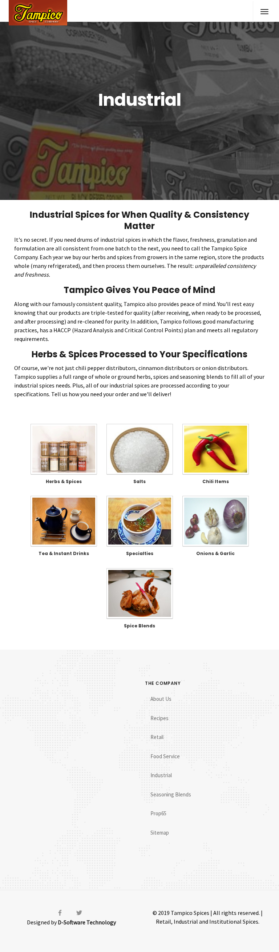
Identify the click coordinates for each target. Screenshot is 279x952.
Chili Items (215, 481)
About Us (160, 698)
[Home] (38, 12)
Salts (139, 481)
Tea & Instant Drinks (64, 553)
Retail (156, 737)
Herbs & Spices (64, 481)
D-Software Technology (87, 922)
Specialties (139, 553)
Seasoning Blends (170, 794)
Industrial (161, 775)
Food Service (165, 756)
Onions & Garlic (215, 553)
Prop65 (158, 813)
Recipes (159, 718)
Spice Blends (139, 626)
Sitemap (159, 832)
